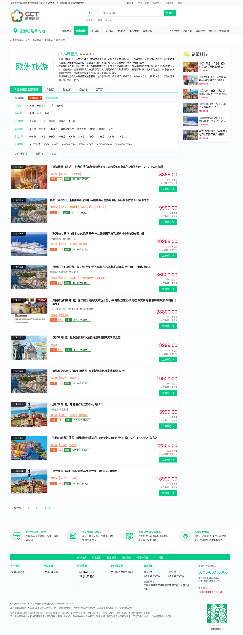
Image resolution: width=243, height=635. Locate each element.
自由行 (83, 89)
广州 (39, 113)
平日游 (71, 120)
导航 (180, 2)
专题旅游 (224, 30)
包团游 (67, 89)
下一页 (47, 507)
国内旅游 (95, 30)
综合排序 (19, 153)
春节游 (32, 120)
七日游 (91, 136)
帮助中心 (157, 2)
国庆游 (52, 120)
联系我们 (96, 557)
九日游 (110, 136)
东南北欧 (41, 105)
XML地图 (158, 557)
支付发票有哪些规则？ (122, 572)
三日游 (52, 136)
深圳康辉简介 (18, 572)
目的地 (212, 30)
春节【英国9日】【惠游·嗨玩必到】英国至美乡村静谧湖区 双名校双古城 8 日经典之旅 (99, 200)
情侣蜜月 (53, 128)
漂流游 (102, 128)
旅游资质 (111, 557)
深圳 (31, 113)
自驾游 (99, 89)
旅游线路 (37, 39)
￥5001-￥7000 (86, 144)
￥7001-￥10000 (104, 144)
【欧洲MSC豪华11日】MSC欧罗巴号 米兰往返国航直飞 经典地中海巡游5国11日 (97, 233)
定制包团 (174, 30)
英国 (31, 105)
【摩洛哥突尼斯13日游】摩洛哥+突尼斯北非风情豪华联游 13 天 (87, 371)
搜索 (171, 12)
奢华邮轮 (148, 30)
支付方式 (81, 557)
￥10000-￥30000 (123, 144)
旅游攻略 (200, 30)
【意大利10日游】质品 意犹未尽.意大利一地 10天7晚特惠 (84, 471)
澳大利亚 (91, 20)
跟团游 (50, 89)
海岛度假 (134, 30)
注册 (140, 2)
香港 (100, 20)
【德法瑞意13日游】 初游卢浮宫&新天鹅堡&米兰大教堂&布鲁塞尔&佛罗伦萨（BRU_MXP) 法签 (106, 167)
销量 (54, 153)
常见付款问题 (51, 572)
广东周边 (108, 30)
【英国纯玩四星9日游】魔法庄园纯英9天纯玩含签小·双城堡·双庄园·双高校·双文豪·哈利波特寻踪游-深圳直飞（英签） (113, 302)
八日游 (101, 136)
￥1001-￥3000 (51, 144)
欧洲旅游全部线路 (27, 89)
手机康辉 (169, 2)
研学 (110, 128)
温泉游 (92, 128)
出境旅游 (81, 30)
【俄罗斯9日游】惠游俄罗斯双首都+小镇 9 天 (76, 404)
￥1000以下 (34, 144)
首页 (131, 2)
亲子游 (32, 128)
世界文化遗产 (67, 128)
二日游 (42, 136)
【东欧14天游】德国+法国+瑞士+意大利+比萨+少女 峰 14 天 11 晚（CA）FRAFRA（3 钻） (104, 438)
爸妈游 (42, 128)
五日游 (71, 136)
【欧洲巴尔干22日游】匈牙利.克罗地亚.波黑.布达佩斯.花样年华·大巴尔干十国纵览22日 (101, 267)
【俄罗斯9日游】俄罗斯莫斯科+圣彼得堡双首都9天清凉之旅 (85, 337)
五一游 (42, 120)
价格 (38, 153)
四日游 (62, 136)
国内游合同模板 (86, 572)
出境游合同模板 (86, 576)
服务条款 (126, 557)
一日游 (32, 136)
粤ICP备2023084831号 (125, 607)
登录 (147, 2)
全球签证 (187, 30)
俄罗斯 (60, 105)
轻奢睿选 (81, 128)
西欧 (51, 105)
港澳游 (121, 30)
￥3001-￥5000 (68, 144)
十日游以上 (122, 136)
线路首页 (67, 30)
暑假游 (62, 120)
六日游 (81, 136)
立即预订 (166, 188)
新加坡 (108, 20)
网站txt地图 (142, 557)
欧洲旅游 (60, 39)
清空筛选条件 (51, 97)
